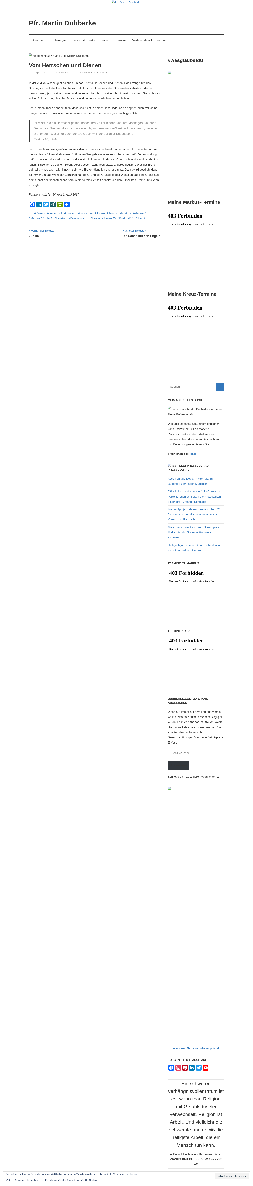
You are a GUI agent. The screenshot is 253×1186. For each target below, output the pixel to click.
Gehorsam (86, 213)
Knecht (112, 213)
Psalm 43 (110, 218)
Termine (121, 40)
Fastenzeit (55, 213)
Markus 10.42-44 (41, 218)
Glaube (83, 72)
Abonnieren (179, 765)
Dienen (40, 213)
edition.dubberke (84, 40)
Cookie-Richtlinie (89, 1180)
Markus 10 (141, 213)
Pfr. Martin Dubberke (62, 23)
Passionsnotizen (97, 72)
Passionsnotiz (79, 218)
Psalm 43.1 (126, 218)
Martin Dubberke (62, 72)
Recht (141, 218)
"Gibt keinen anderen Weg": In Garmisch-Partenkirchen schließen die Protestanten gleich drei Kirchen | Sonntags (194, 496)
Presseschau (178, 469)
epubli (193, 453)
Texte (104, 40)
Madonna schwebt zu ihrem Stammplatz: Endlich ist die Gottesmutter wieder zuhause (194, 532)
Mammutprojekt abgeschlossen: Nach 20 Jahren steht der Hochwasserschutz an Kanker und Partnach (194, 514)
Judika (100, 213)
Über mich (38, 40)
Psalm (96, 218)
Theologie (59, 40)
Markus (126, 213)
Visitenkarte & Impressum (149, 40)
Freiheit (70, 213)
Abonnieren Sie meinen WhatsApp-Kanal (196, 1048)
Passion (61, 218)
